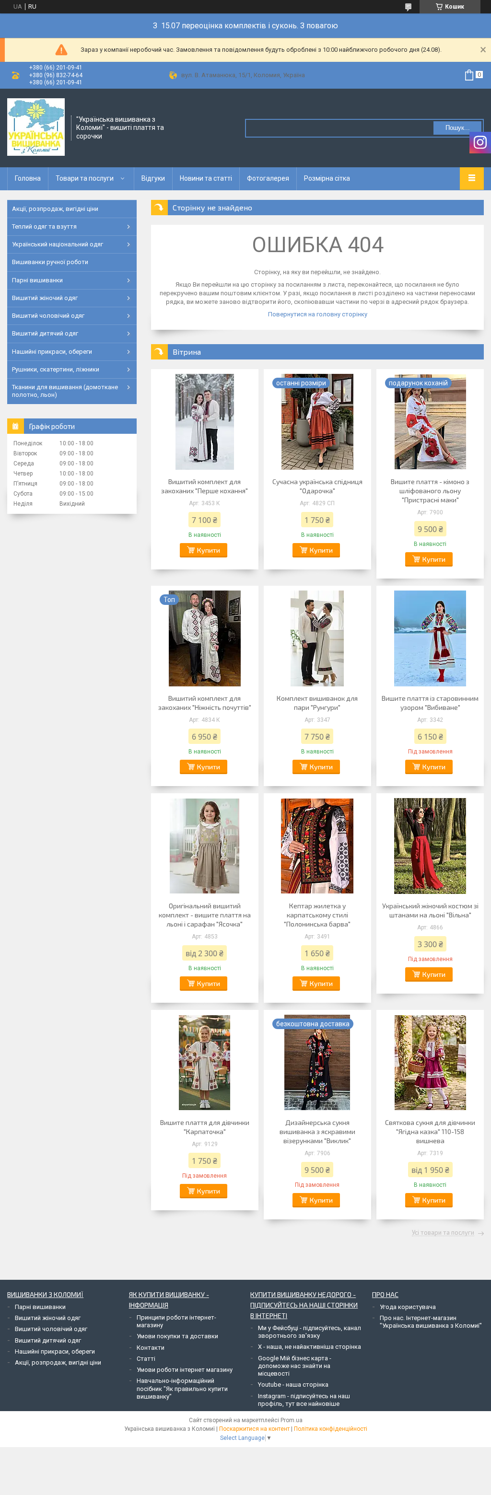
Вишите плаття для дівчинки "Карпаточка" (204, 1127)
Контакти (150, 1347)
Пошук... (457, 127)
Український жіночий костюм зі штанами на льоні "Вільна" (430, 910)
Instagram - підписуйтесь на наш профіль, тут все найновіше (304, 1399)
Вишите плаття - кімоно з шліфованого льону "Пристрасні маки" (430, 490)
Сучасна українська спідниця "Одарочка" (317, 486)
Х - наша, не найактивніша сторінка (309, 1346)
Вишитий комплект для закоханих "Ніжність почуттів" (204, 702)
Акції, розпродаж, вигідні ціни (55, 208)
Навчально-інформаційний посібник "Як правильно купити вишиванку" (182, 1388)
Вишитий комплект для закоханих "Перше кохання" (204, 486)
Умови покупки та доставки (177, 1336)
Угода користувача (408, 1306)
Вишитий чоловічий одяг (48, 315)
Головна (28, 178)
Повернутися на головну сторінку (317, 314)
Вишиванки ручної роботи (50, 262)
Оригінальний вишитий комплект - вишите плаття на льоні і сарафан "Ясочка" (205, 915)
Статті (146, 1358)
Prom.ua (292, 1420)
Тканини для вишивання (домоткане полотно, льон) (65, 390)
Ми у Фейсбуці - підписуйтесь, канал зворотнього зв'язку (309, 1331)
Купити (208, 550)
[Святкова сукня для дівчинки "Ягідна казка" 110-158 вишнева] (430, 1063)
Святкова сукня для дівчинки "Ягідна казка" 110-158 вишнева (430, 1131)
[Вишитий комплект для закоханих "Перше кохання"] (205, 422)
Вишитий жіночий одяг (45, 297)
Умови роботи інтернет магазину (185, 1369)
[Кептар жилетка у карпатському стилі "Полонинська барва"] (317, 846)
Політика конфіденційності (330, 1428)
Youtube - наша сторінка (293, 1384)
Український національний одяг (57, 244)
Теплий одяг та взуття (44, 226)
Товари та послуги (85, 178)
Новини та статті (206, 178)
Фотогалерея (268, 178)
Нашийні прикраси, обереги (52, 351)
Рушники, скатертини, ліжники (55, 369)
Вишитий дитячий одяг (45, 333)
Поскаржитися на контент (254, 1428)
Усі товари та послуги (443, 1232)
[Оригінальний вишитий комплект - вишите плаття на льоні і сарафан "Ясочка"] (205, 846)
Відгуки (153, 178)
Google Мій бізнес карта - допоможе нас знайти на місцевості (294, 1366)
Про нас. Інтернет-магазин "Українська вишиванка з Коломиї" (431, 1321)
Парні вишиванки (37, 280)
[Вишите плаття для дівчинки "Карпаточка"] (205, 1063)
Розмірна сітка (327, 178)
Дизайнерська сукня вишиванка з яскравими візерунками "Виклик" (317, 1131)
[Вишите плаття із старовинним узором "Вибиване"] (430, 638)
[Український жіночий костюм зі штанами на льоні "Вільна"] (430, 846)
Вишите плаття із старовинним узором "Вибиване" (430, 702)
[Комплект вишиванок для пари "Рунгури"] (317, 638)
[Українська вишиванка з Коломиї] (36, 127)
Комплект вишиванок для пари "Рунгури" (317, 702)
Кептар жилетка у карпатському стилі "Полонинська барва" (317, 915)
